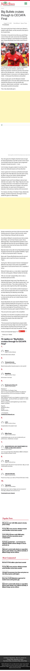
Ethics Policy (24, 661)
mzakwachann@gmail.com (7, 414)
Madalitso (8, 373)
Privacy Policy (10, 659)
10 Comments (5, 24)
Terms (21, 659)
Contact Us (23, 657)
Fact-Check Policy (7, 661)
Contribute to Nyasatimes (10, 657)
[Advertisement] (15, 107)
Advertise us (17, 659)
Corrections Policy (16, 661)
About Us (18, 657)
